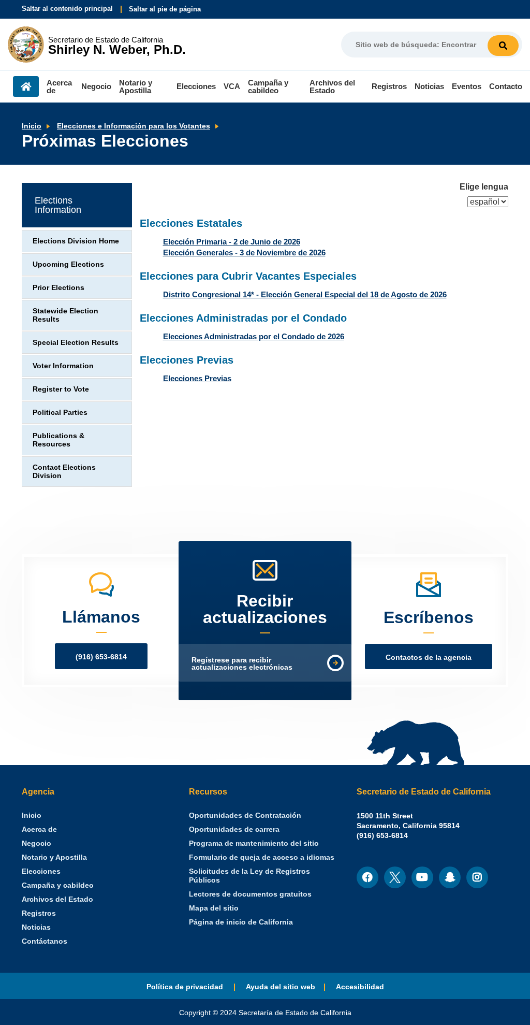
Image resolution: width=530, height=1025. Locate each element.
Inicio (31, 126)
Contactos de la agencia (429, 657)
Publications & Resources (58, 440)
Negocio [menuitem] (96, 86)
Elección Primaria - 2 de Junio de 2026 (231, 241)
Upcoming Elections (68, 264)
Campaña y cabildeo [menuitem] (268, 86)
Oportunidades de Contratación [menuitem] (245, 815)
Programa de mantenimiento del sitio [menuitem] (254, 843)
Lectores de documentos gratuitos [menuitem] (250, 894)
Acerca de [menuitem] (59, 86)
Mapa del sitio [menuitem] (214, 908)
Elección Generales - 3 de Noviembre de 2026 (244, 252)
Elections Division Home (76, 241)
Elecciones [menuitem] (196, 86)
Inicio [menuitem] (26, 86)
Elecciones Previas (197, 378)
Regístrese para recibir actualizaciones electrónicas (242, 663)
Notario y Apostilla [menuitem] (135, 86)
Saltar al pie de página (165, 9)
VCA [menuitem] (232, 86)
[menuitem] (31, 815)
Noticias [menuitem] (429, 86)
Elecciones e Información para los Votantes (133, 126)
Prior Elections (58, 288)
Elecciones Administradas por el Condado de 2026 (253, 336)
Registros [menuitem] (389, 86)
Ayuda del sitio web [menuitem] (280, 987)
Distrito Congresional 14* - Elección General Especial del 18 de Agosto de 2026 (305, 294)
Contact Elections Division (64, 472)
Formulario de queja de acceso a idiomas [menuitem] (261, 857)
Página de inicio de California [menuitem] (241, 922)
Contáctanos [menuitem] (44, 941)
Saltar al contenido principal (67, 8)
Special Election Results (76, 343)
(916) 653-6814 (101, 657)
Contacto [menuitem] (505, 86)
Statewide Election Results (65, 315)
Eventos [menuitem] (466, 86)
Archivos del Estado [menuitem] (332, 86)
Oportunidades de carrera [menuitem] (234, 829)
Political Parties (60, 412)
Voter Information (63, 366)
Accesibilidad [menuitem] (360, 987)
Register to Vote (61, 389)
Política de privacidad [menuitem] (185, 987)
